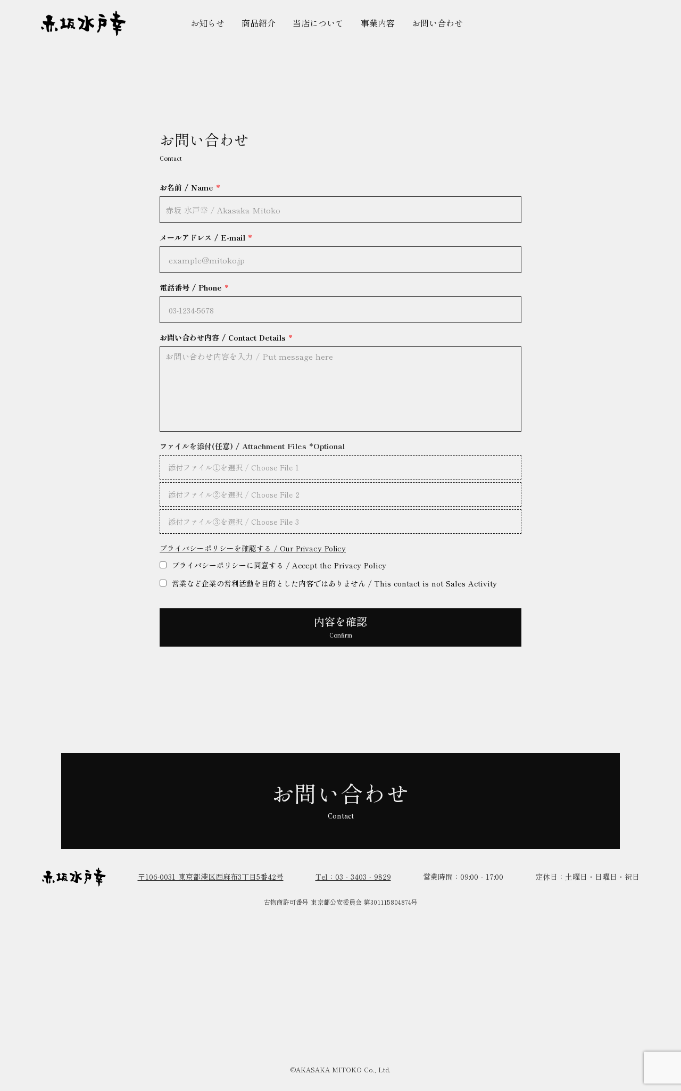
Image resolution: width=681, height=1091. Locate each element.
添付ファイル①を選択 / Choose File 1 (233, 467)
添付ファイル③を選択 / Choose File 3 (233, 521)
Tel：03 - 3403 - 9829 (353, 876)
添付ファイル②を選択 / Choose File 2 (234, 494)
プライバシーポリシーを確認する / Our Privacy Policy (253, 548)
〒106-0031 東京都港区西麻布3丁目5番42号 (211, 876)
